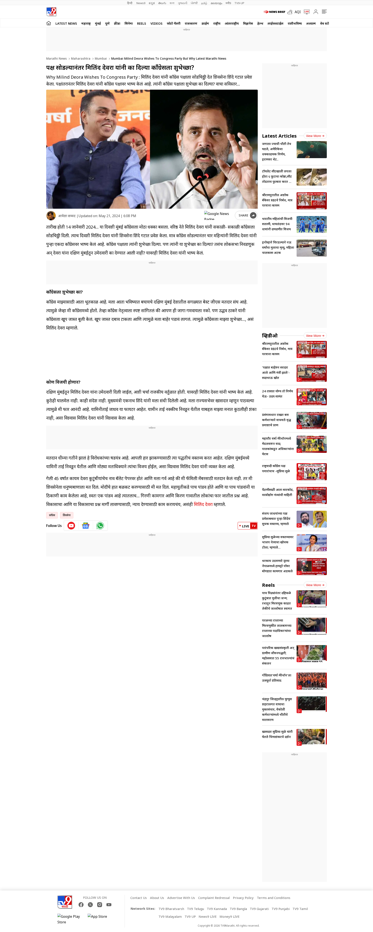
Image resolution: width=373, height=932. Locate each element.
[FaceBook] (81, 904)
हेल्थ (260, 23)
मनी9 (228, 3)
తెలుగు (162, 3)
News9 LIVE (208, 916)
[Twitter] (90, 904)
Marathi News (56, 58)
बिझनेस (248, 23)
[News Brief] (274, 12)
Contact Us (138, 897)
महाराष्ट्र (86, 23)
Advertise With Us (181, 897)
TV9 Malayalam (170, 916)
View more (313, 136)
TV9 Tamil (300, 909)
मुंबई (98, 23)
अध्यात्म (311, 23)
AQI (298, 12)
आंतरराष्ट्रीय (232, 23)
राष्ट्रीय (216, 23)
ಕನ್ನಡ (152, 3)
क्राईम (205, 23)
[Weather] (291, 11)
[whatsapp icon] (100, 526)
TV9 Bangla (238, 909)
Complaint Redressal (214, 897)
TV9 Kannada (217, 909)
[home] (48, 23)
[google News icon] (86, 526)
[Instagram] (99, 904)
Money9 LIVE (230, 916)
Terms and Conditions (273, 897)
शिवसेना (67, 515)
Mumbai (100, 58)
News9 (140, 3)
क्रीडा (117, 23)
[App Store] (100, 919)
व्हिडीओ (270, 335)
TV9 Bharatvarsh (171, 909)
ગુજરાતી (182, 3)
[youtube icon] (71, 526)
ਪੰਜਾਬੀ (194, 3)
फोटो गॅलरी (173, 23)
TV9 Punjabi (281, 909)
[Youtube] (108, 904)
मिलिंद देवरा (203, 504)
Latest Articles (279, 135)
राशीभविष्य (295, 23)
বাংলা (172, 3)
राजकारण (191, 23)
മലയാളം (216, 3)
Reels (141, 23)
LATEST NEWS (66, 23)
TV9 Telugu (195, 909)
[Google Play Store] (70, 919)
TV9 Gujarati (259, 909)
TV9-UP (239, 3)
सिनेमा (129, 23)
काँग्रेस (52, 515)
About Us (157, 897)
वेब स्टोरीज (327, 23)
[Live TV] (305, 12)
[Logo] (51, 11)
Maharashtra (80, 58)
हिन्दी (130, 3)
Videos (156, 23)
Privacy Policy (243, 897)
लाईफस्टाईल (275, 23)
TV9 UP (190, 916)
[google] (218, 215)
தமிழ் (204, 3)
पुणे (107, 23)
